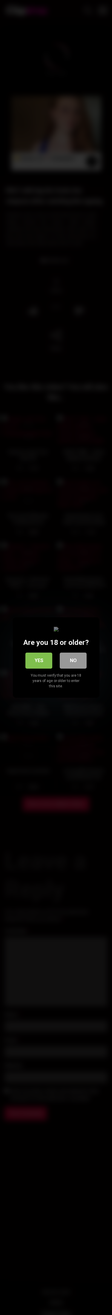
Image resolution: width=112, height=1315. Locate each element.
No (73, 660)
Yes (39, 660)
